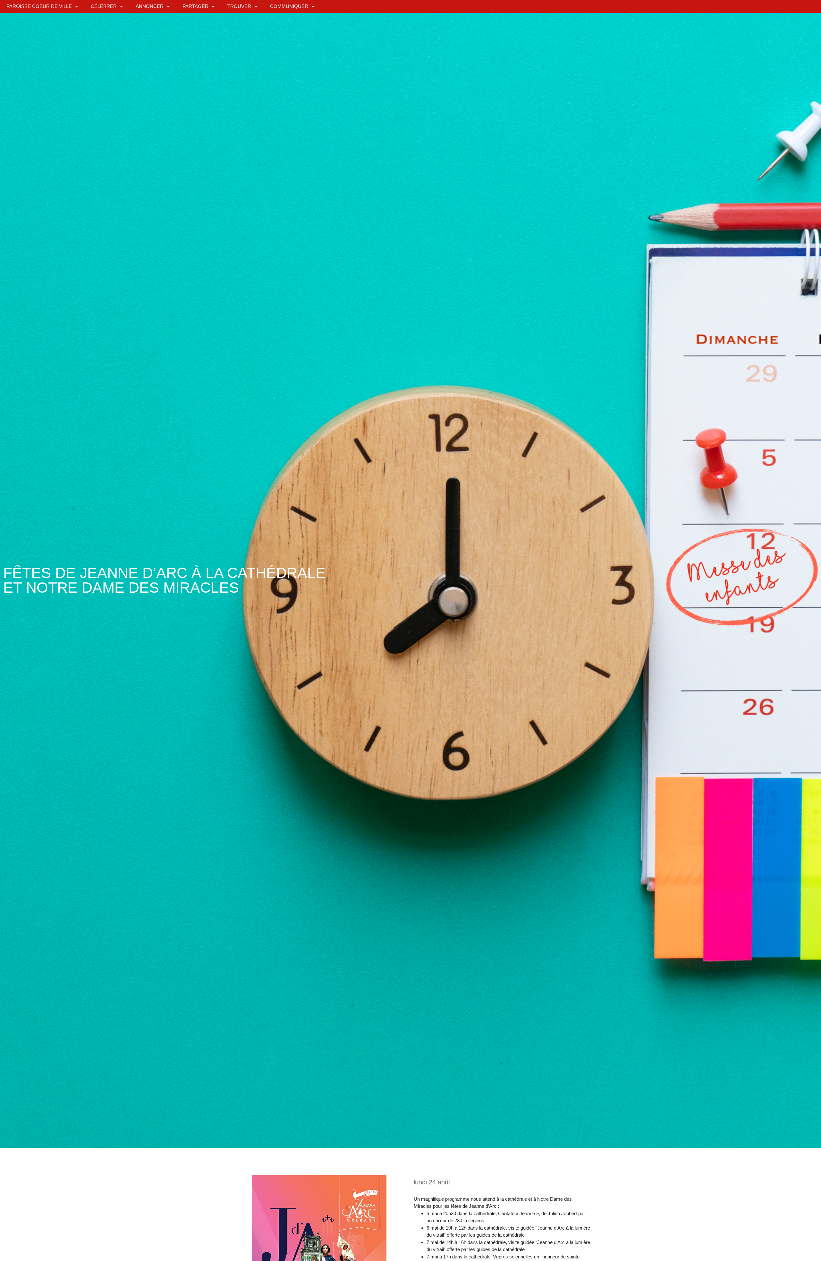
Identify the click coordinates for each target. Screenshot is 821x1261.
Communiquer (289, 6)
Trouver (239, 6)
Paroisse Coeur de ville (39, 6)
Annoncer (150, 6)
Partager (195, 6)
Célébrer (104, 6)
